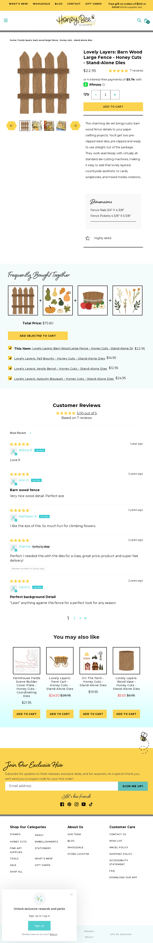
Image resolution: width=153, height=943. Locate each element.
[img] (19, 444)
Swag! (39, 835)
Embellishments (46, 841)
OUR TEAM (74, 834)
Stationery (43, 848)
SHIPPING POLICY (120, 854)
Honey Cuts (18, 841)
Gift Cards (42, 865)
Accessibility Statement (118, 862)
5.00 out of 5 (87, 413)
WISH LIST (116, 840)
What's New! (44, 858)
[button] (139, 20)
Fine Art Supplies (16, 850)
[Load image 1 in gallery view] (25, 126)
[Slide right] (72, 125)
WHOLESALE (75, 847)
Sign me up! (133, 786)
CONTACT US (117, 834)
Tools (14, 858)
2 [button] (75, 618)
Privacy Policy (89, 934)
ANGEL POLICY (118, 847)
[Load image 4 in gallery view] (61, 126)
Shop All (16, 871)
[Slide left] (14, 125)
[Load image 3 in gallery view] (49, 126)
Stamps (15, 834)
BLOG (71, 840)
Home (13, 40)
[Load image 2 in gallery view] (37, 126)
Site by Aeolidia (120, 934)
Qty (86, 94)
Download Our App (123, 877)
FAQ (112, 870)
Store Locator (78, 854)
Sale (13, 865)
